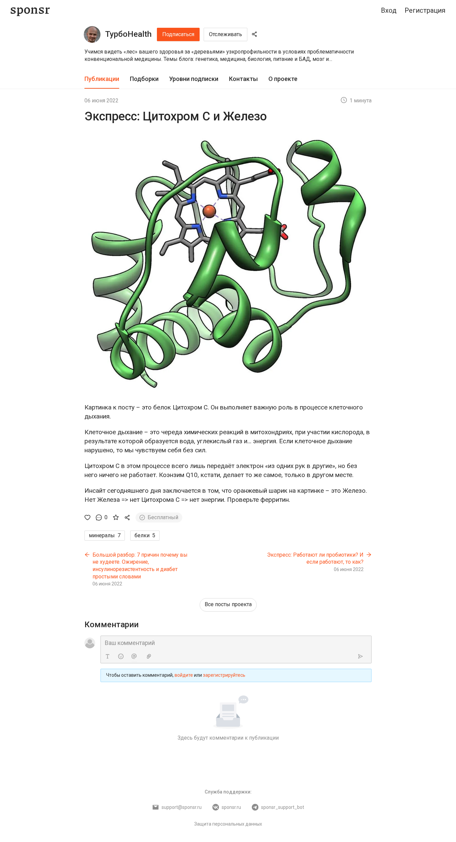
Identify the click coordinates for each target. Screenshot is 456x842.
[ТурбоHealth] (92, 34)
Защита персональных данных (228, 824)
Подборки (144, 78)
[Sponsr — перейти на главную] (30, 10)
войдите (184, 675)
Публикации (101, 78)
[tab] (101, 79)
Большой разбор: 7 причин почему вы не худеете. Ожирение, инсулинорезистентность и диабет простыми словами (140, 566)
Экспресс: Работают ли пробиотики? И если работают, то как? (315, 558)
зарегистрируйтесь (224, 675)
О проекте (282, 78)
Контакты (243, 78)
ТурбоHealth (128, 34)
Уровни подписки (193, 78)
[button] (228, 55)
